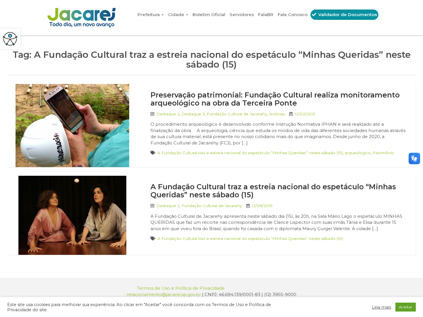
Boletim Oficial (209, 14)
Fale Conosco (293, 14)
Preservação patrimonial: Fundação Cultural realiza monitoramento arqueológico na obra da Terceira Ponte (275, 99)
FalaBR (265, 14)
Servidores (242, 14)
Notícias (277, 114)
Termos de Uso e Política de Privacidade (181, 288)
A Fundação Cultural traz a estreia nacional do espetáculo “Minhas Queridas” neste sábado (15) (250, 152)
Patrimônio (383, 152)
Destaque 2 (168, 114)
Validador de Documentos (347, 14)
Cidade (176, 14)
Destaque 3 (193, 114)
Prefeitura (149, 14)
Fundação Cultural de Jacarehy (237, 114)
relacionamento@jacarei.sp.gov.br (164, 294)
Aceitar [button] (405, 307)
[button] (10, 39)
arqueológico (358, 152)
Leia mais (381, 307)
